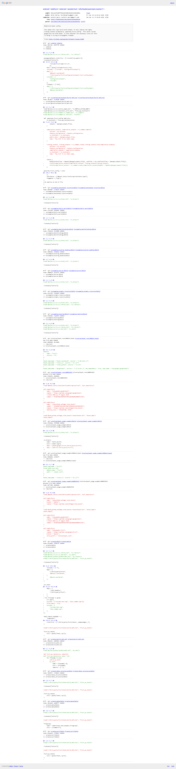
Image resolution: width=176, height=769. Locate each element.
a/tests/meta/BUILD (57, 701)
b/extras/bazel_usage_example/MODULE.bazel (97, 453)
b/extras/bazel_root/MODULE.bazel (87, 338)
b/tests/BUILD (66, 541)
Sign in (172, 3)
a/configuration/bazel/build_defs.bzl (64, 97)
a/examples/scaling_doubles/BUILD (63, 250)
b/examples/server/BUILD (77, 270)
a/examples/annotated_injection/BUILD (64, 188)
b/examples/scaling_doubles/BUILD (87, 250)
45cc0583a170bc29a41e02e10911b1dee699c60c (65, 21)
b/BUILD (59, 43)
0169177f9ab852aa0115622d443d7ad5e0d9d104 (65, 19)
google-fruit (72, 9)
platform (54, 9)
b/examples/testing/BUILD (78, 314)
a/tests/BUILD (56, 541)
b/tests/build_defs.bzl (76, 639)
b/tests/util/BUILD (71, 731)
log (88, 13)
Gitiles (11, 766)
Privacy (16, 766)
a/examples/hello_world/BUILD (61, 208)
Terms (21, 766)
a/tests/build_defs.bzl (59, 639)
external (62, 9)
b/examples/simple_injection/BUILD (88, 291)
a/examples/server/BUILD (59, 270)
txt (168, 766)
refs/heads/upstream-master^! (91, 9)
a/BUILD (53, 43)
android (46, 9)
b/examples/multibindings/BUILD (85, 229)
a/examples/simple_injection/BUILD (63, 291)
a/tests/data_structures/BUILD (61, 671)
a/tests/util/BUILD (57, 731)
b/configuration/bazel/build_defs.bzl (91, 97)
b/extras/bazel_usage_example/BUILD (89, 421)
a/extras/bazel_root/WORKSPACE (61, 372)
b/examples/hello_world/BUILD (82, 208)
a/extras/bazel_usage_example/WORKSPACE (65, 481)
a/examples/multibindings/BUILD (62, 229)
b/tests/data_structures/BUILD (83, 671)
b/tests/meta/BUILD (71, 701)
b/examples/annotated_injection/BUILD (91, 188)
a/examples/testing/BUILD (60, 314)
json (172, 766)
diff (83, 21)
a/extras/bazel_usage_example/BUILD (63, 421)
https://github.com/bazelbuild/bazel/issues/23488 (66, 39)
